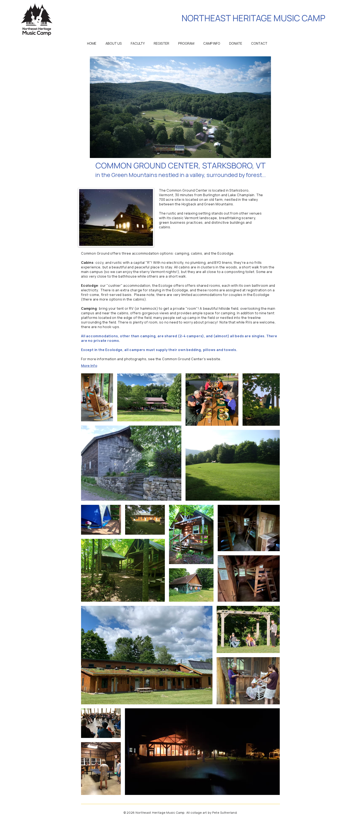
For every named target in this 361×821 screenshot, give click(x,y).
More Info (89, 365)
